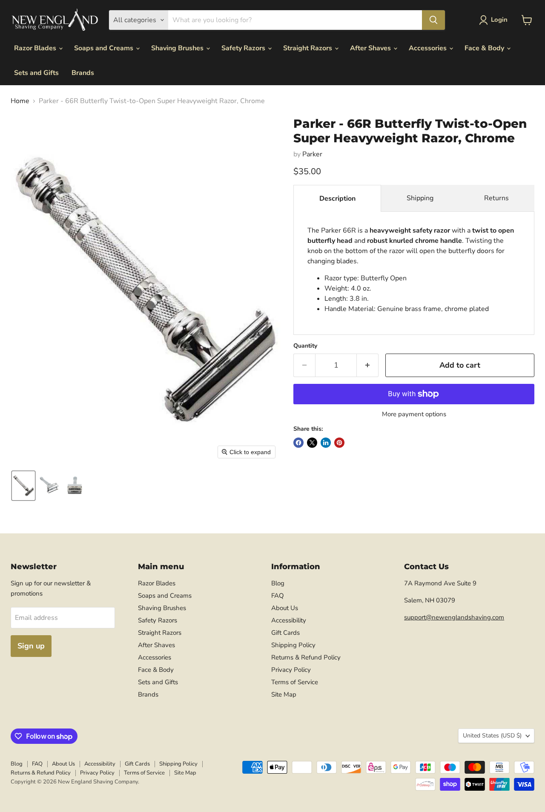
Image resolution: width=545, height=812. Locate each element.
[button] (495, 20)
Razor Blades (36, 48)
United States (492, 735)
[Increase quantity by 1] (368, 365)
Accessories (428, 48)
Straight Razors (308, 48)
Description (337, 198)
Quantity (305, 346)
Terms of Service (294, 682)
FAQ (277, 595)
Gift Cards (285, 632)
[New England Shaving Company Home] (54, 20)
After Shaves (371, 48)
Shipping (420, 198)
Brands (83, 73)
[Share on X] (312, 443)
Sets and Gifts (36, 73)
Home (20, 101)
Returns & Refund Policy (306, 657)
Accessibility (288, 620)
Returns (496, 198)
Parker (312, 154)
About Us (284, 608)
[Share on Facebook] (298, 443)
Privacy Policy (291, 669)
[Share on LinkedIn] (326, 443)
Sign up (31, 646)
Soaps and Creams (104, 48)
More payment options (414, 414)
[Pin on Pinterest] (339, 443)
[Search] (433, 20)
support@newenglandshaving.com (454, 617)
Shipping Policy (293, 645)
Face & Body (485, 48)
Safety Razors (244, 48)
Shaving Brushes (178, 48)
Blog (277, 583)
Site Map (283, 694)
